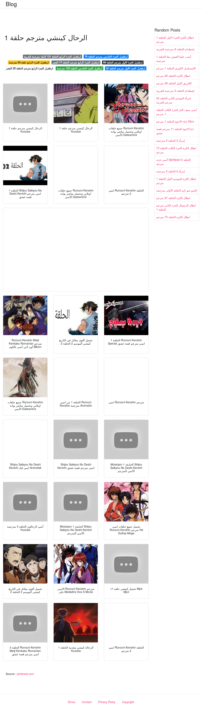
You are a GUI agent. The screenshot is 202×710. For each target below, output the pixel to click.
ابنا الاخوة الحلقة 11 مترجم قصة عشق (175, 131)
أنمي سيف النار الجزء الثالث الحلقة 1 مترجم (176, 112)
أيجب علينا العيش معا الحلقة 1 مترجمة (173, 59)
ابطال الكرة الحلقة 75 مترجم (173, 217)
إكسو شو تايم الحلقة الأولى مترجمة (176, 190)
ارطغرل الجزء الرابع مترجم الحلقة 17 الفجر (75, 62)
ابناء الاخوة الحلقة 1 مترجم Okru (175, 121)
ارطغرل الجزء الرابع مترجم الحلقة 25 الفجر (29, 68)
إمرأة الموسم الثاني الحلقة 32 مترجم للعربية (173, 100)
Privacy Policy (106, 702)
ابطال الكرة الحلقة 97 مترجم (173, 198)
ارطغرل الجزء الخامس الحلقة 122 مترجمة (79, 68)
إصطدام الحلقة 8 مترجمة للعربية (175, 49)
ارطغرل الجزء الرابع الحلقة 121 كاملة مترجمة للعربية (52, 56)
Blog (11, 3)
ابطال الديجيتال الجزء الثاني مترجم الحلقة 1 (176, 207)
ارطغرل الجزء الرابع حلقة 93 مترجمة (29, 62)
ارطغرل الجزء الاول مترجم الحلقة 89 (123, 62)
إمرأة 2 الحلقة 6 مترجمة (170, 140)
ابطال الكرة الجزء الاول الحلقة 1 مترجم (175, 39)
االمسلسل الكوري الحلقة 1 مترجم (176, 68)
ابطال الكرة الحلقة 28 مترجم (173, 76)
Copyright (128, 702)
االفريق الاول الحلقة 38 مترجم (174, 83)
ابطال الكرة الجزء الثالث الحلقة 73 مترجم (176, 150)
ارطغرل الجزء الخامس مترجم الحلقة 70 (106, 56)
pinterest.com (25, 674)
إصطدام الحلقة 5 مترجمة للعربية (175, 91)
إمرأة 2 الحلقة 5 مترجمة (170, 171)
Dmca (71, 702)
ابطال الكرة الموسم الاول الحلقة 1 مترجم (176, 181)
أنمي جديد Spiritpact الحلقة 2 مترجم (173, 162)
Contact (87, 702)
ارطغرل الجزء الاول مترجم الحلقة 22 (125, 68)
